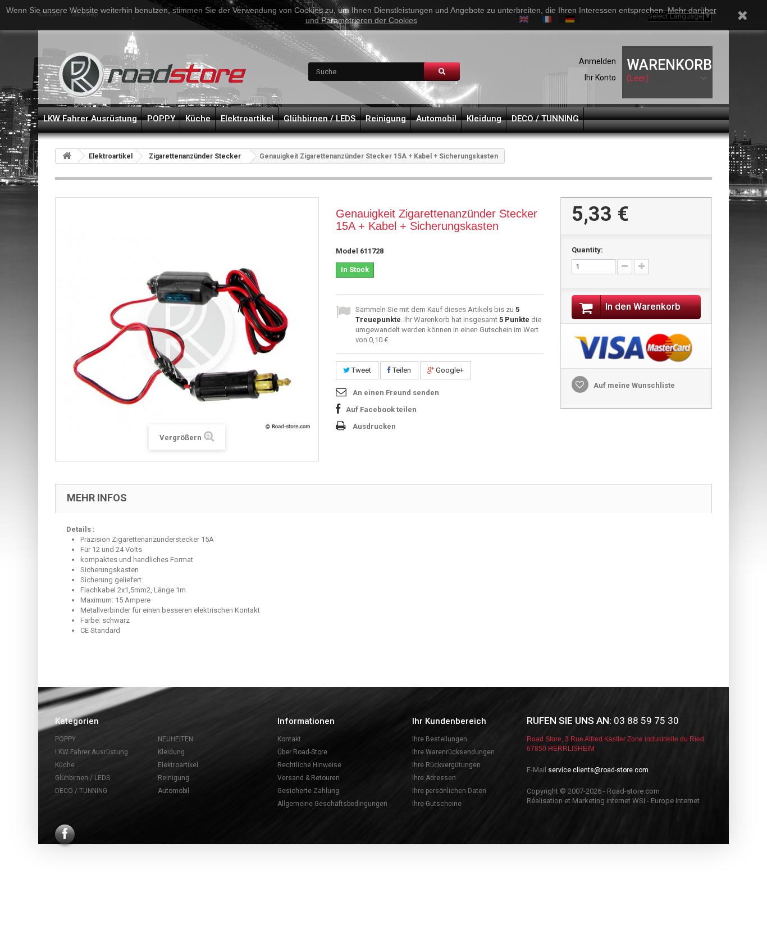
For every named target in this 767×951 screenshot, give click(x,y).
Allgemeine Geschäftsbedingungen (332, 804)
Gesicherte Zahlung (308, 791)
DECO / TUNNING (545, 119)
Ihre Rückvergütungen (446, 765)
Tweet (360, 370)
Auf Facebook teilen (381, 409)
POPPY (161, 119)
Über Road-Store (302, 752)
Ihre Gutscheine (437, 804)
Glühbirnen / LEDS (319, 119)
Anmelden (597, 61)
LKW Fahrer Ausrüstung (90, 119)
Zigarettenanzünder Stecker (195, 156)
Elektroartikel (247, 119)
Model (347, 251)
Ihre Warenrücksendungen (453, 752)
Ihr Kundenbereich (449, 721)
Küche (198, 119)
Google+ (449, 370)
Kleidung (484, 119)
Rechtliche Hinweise (309, 765)
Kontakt (289, 739)
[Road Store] (153, 75)
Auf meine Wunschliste (633, 385)
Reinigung (386, 119)
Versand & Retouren (308, 778)
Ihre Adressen (434, 778)
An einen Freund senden (396, 392)
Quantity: (587, 250)
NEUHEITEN (175, 739)
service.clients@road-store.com (598, 770)
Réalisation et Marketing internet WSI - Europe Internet (613, 800)
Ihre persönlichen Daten (449, 791)
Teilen (401, 370)
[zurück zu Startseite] (66, 156)
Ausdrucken (374, 426)
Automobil (436, 119)
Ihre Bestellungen (439, 739)
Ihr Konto (600, 77)
